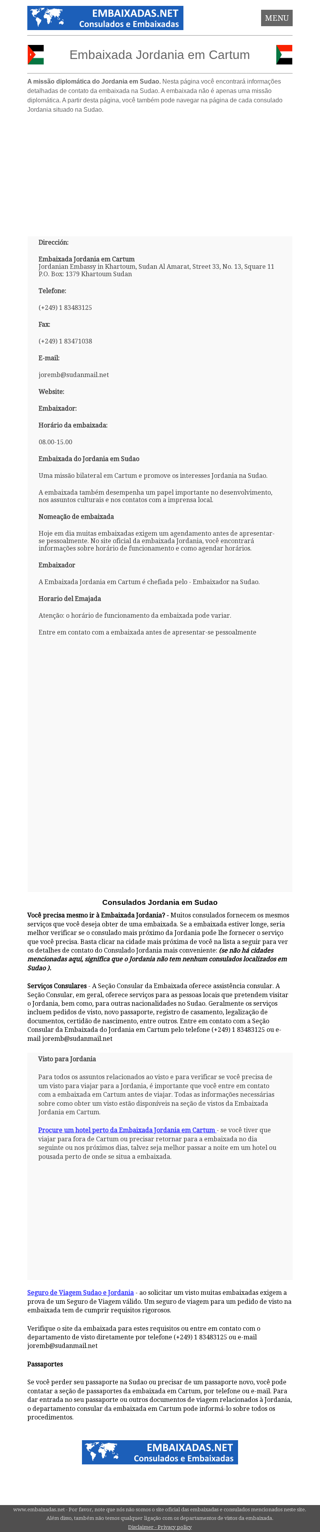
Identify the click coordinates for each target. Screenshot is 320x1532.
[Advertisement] (160, 172)
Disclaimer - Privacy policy (160, 1527)
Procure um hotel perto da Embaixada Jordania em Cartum (126, 1130)
